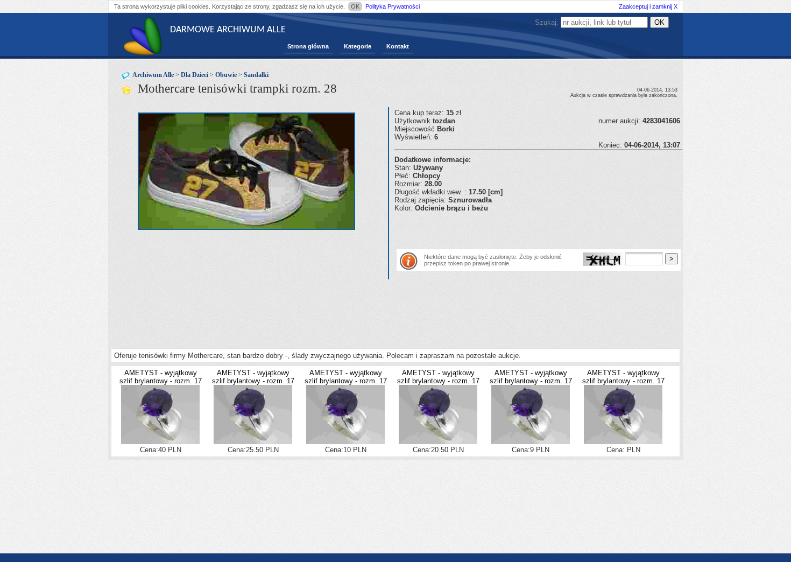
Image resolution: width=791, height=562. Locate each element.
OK (355, 6)
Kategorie (357, 46)
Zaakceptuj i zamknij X (648, 6)
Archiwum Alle (153, 75)
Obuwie (226, 75)
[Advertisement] (520, 228)
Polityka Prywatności (392, 6)
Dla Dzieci (194, 75)
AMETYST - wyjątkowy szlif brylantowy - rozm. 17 (160, 377)
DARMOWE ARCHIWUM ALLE (228, 30)
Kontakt (397, 46)
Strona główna (308, 46)
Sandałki (256, 75)
